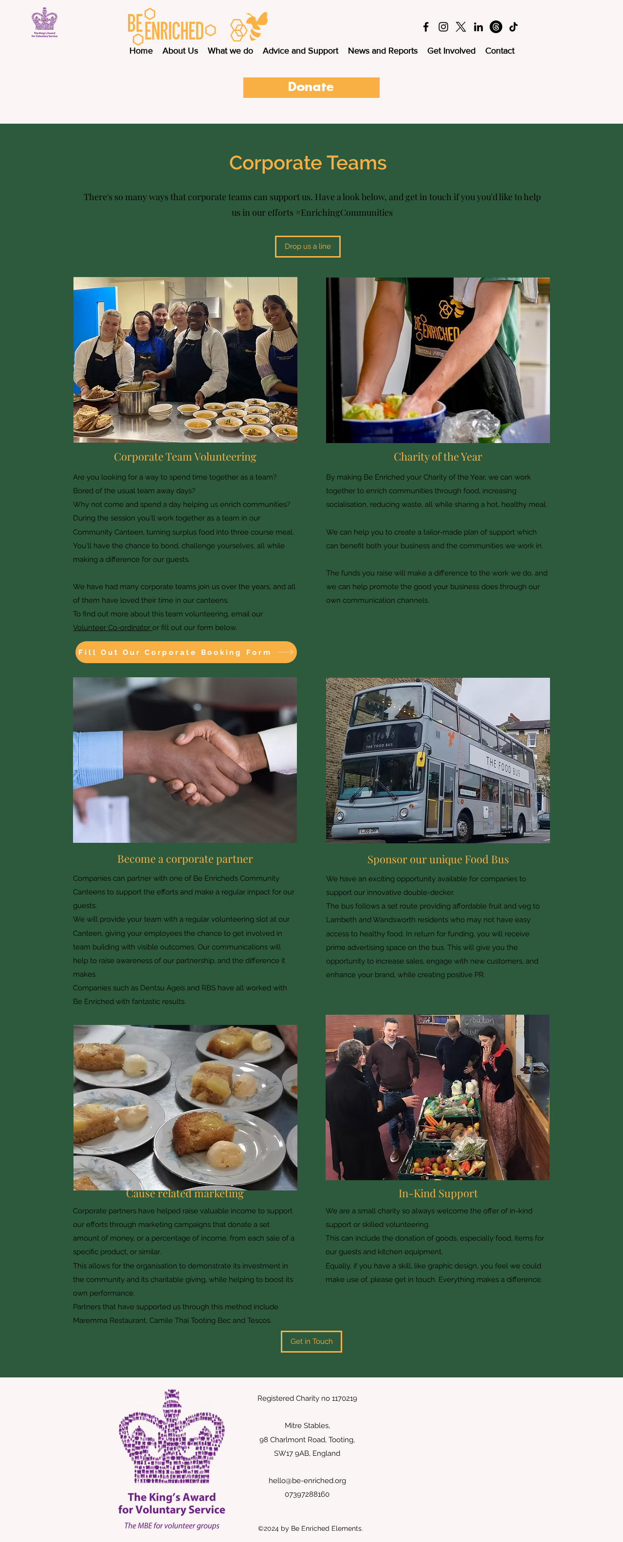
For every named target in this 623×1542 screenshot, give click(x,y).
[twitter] (461, 26)
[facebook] (426, 26)
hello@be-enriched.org (307, 1480)
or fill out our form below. (194, 627)
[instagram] (443, 26)
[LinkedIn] (478, 26)
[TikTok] (513, 26)
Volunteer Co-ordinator (112, 627)
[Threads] (496, 26)
